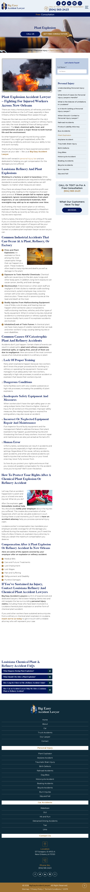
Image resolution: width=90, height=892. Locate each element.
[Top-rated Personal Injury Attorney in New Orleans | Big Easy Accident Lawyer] (13, 6)
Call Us (30, 34)
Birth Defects (63, 148)
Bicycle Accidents (65, 165)
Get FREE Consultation (55, 34)
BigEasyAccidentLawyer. (39, 885)
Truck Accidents (45, 733)
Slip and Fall (63, 174)
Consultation (45, 14)
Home (45, 720)
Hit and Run (45, 817)
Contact (45, 741)
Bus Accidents (64, 131)
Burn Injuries (63, 169)
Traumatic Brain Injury (67, 144)
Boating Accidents (65, 161)
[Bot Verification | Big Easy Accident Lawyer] (58, 3)
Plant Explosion (64, 135)
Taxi (45, 825)
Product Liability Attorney (68, 127)
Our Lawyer (45, 737)
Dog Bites (62, 152)
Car (45, 728)
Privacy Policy (37, 889)
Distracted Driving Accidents (45, 821)
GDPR (65, 889)
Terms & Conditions (53, 889)
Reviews (72, 210)
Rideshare (45, 808)
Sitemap (25, 889)
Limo (45, 829)
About (45, 724)
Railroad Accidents (66, 122)
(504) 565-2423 (59, 9)
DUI (45, 812)
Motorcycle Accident (67, 157)
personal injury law (28, 159)
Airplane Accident (65, 139)
